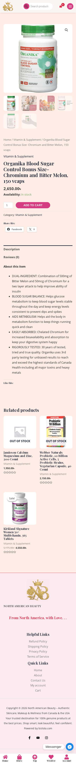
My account (38, 685)
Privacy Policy (38, 651)
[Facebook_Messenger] (70, 747)
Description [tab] (12, 249)
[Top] (34, 757)
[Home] (5, 757)
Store (19, 760)
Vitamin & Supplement (27, 139)
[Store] (19, 757)
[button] (66, 30)
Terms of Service (38, 657)
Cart (38, 690)
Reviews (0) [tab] (11, 257)
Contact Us (38, 680)
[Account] (66, 757)
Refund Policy (38, 641)
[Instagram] (46, 737)
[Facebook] (29, 737)
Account (66, 760)
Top (35, 760)
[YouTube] (38, 737)
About (38, 675)
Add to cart (33, 205)
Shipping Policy (38, 646)
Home (7, 139)
